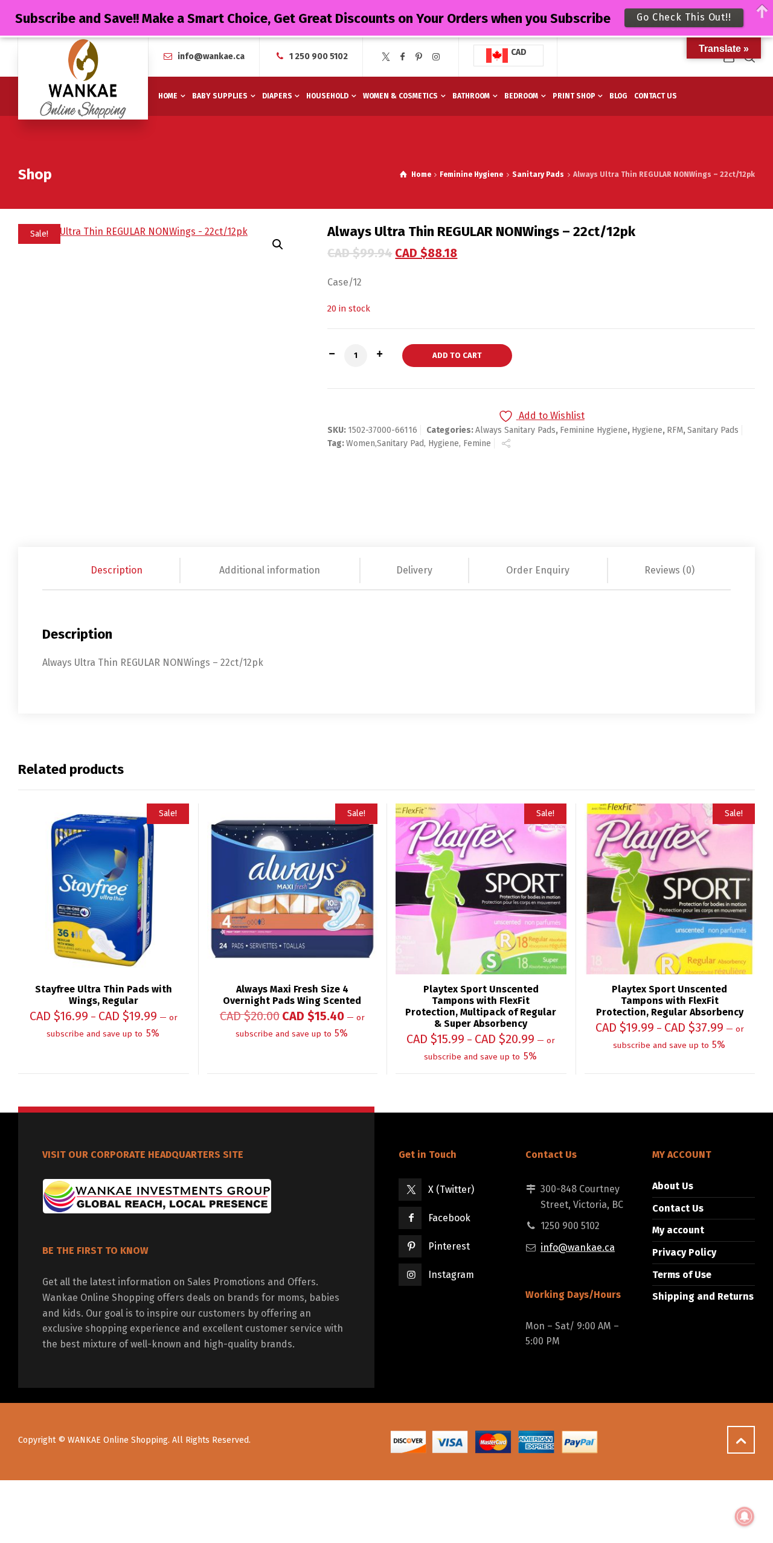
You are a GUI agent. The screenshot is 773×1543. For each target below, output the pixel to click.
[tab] (117, 570)
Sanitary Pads (538, 174)
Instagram (451, 1274)
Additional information (269, 570)
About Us (672, 1186)
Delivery (414, 570)
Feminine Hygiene (471, 174)
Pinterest (449, 1246)
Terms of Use (681, 1274)
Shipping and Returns (703, 1296)
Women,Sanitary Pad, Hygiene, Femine (418, 443)
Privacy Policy (684, 1252)
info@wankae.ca (211, 56)
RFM (675, 430)
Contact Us (678, 1208)
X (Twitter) (451, 1189)
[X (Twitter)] (386, 57)
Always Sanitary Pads (515, 430)
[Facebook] (403, 57)
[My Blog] (83, 78)
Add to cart (457, 355)
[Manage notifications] (744, 1516)
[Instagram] (436, 57)
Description (117, 570)
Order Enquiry (537, 570)
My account (678, 1230)
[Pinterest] (419, 57)
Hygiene (647, 430)
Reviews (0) (669, 570)
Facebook (449, 1218)
